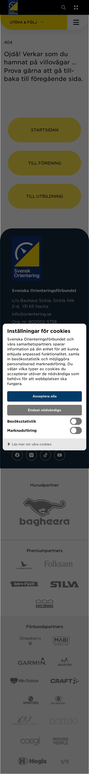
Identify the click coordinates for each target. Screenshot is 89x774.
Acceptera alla (45, 396)
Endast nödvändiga (44, 410)
